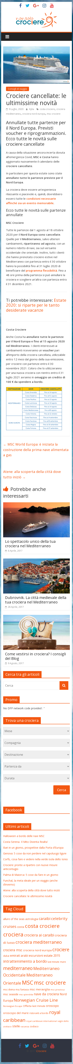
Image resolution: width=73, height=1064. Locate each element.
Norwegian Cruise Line (36, 1000)
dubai (6, 955)
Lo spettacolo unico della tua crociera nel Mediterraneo (30, 543)
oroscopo (52, 1006)
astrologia (31, 919)
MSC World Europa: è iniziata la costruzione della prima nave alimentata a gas (36, 449)
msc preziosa (58, 989)
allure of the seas (14, 919)
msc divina (9, 989)
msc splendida (26, 994)
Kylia (32, 109)
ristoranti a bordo (38, 1013)
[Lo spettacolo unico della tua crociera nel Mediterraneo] (36, 505)
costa (20, 927)
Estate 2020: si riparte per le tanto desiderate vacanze (36, 305)
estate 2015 (52, 955)
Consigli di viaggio (17, 88)
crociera (13, 934)
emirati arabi (19, 955)
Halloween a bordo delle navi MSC (24, 836)
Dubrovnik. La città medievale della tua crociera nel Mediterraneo (35, 600)
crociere (60, 949)
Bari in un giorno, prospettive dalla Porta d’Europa (33, 847)
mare (63, 961)
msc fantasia (22, 989)
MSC (27, 982)
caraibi (44, 918)
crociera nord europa (33, 113)
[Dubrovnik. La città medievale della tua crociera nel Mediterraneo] (36, 561)
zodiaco (34, 1026)
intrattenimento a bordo (25, 961)
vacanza (25, 1026)
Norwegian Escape (12, 1006)
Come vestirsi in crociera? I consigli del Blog (35, 656)
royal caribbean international (41, 1021)
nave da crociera (46, 994)
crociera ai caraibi (39, 935)
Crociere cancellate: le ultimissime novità (27, 896)
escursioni (36, 955)
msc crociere (53, 113)
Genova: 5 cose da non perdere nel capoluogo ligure (34, 853)
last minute (53, 961)
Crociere (41, 1051)
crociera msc (12, 950)
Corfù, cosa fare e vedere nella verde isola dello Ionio (35, 859)
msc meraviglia (40, 989)
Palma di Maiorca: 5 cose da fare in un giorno (30, 875)
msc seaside (10, 994)
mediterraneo (18, 968)
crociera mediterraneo (39, 942)
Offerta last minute (34, 1006)
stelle (16, 1026)
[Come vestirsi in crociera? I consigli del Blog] (36, 617)
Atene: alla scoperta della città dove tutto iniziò (32, 474)
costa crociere (47, 109)
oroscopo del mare (16, 1013)
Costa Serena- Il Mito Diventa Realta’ (25, 842)
